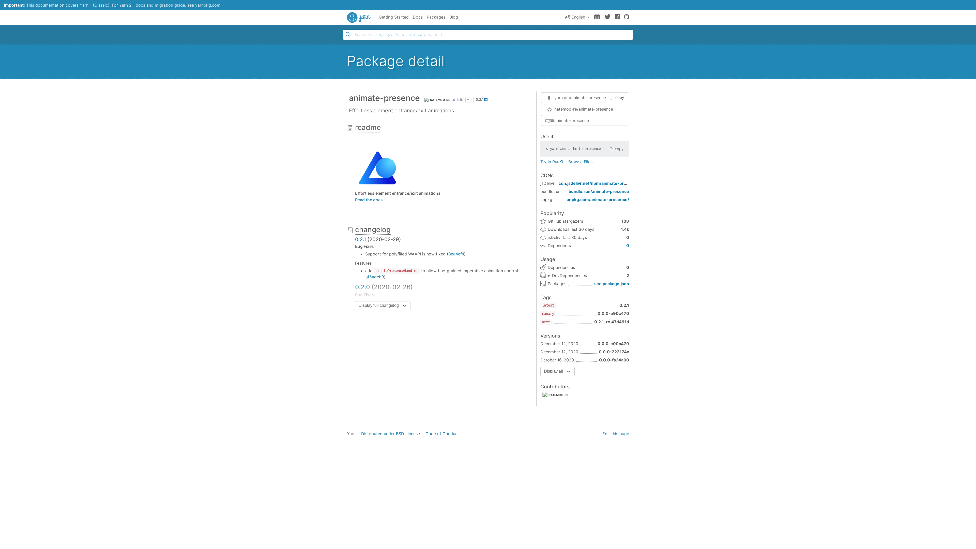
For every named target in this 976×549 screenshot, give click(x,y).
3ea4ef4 (456, 253)
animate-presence (571, 120)
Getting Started (394, 17)
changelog (373, 229)
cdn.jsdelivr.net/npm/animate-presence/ (599, 183)
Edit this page (615, 433)
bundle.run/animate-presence (599, 191)
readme (368, 127)
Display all (553, 371)
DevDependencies (569, 275)
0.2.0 (362, 287)
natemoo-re (440, 100)
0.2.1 (360, 239)
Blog (453, 17)
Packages (436, 17)
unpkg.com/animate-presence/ (598, 199)
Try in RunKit (552, 161)
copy (619, 97)
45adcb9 (375, 276)
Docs (418, 17)
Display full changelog (379, 305)
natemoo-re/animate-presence (583, 109)
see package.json (611, 283)
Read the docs (369, 199)
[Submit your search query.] (348, 34)
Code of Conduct (442, 433)
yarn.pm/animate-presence (580, 97)
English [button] (578, 17)
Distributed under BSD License (390, 433)
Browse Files (580, 161)
